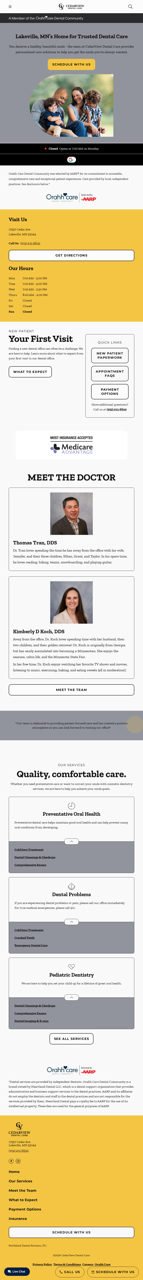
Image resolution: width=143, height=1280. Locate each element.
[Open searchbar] (130, 6)
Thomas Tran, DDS (35, 543)
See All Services (71, 1039)
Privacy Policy (42, 1264)
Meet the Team (71, 690)
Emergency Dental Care (31, 945)
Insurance (18, 1219)
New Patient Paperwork (110, 356)
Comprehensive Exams (30, 865)
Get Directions (71, 255)
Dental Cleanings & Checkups (34, 857)
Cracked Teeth (24, 938)
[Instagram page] (18, 1161)
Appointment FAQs (110, 374)
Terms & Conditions (67, 1264)
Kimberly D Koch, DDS (39, 631)
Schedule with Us (71, 64)
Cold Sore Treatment (28, 849)
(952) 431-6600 (30, 243)
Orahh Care (103, 1264)
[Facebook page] (11, 1161)
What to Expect (30, 372)
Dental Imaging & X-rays (31, 1021)
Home (14, 1172)
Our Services (20, 1181)
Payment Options (110, 392)
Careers (87, 1264)
